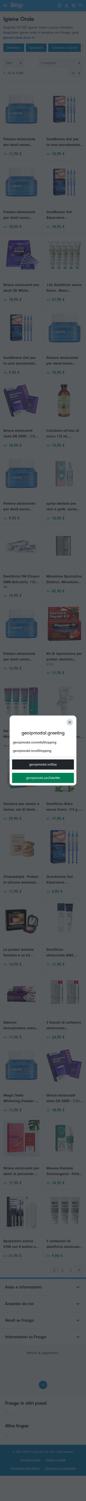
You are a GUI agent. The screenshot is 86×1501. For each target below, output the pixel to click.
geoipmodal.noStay (43, 764)
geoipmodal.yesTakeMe (43, 778)
